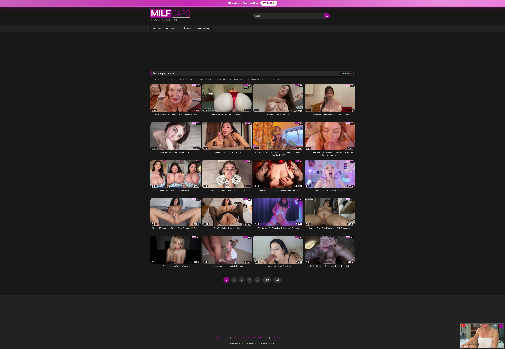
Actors (188, 28)
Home (158, 28)
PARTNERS (275, 338)
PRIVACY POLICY (222, 338)
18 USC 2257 (256, 338)
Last (277, 280)
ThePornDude (203, 28)
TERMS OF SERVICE (240, 338)
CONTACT (286, 338)
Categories (173, 28)
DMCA (266, 338)
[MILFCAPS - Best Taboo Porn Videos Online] (170, 14)
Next (266, 280)
